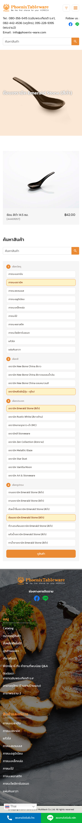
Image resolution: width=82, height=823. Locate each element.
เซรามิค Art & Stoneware (21, 475)
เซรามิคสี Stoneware (19, 433)
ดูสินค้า (41, 554)
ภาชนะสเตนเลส (16, 291)
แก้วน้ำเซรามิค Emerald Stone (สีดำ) (27, 534)
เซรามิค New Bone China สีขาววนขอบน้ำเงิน (31, 375)
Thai (13, 806)
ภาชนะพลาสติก (16, 324)
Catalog (8, 628)
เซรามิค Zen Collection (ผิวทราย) (26, 442)
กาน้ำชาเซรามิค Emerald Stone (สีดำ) (28, 543)
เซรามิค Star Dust (17, 459)
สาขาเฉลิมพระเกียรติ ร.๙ (18, 678)
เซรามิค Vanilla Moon (20, 467)
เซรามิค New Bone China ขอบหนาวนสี (28, 383)
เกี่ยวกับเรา (10, 658)
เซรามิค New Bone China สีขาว (24, 366)
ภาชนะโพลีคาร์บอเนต (19, 333)
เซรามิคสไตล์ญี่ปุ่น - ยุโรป (21, 391)
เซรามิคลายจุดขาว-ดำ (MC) (22, 425)
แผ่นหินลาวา (14, 349)
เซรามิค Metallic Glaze (20, 450)
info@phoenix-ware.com (29, 32)
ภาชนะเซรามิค (15, 282)
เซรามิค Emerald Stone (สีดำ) (24, 408)
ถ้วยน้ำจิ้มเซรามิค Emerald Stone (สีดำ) (28, 509)
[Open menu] (75, 8)
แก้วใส (11, 341)
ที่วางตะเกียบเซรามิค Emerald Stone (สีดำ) (30, 526)
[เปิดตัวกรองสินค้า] (66, 8)
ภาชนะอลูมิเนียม (16, 299)
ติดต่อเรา (8, 673)
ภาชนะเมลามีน (15, 274)
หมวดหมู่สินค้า (12, 635)
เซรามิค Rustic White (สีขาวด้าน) (25, 417)
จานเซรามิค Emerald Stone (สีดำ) (26, 492)
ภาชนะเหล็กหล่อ (16, 307)
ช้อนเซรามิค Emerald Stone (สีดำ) (26, 517)
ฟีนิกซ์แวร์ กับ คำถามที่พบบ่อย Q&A (25, 666)
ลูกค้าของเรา (11, 651)
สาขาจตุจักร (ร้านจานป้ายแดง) (22, 685)
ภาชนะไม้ (12, 316)
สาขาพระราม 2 (12, 693)
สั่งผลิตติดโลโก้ (12, 643)
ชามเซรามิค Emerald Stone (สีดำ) (26, 501)
